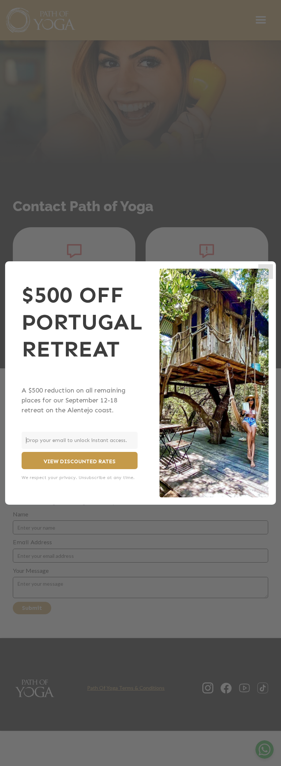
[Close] (265, 271)
